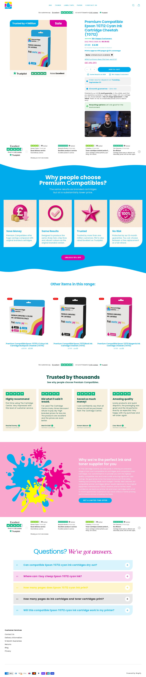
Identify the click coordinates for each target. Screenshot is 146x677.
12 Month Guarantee (13, 641)
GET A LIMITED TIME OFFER (95, 500)
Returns (8, 644)
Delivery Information (13, 637)
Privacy (8, 651)
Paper (79, 5)
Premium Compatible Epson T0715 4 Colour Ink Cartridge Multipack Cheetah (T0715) (27, 344)
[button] (133, 5)
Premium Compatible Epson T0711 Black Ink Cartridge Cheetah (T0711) (73, 344)
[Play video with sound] (107, 124)
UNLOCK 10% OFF (73, 257)
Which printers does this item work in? (101, 59)
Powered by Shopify (134, 673)
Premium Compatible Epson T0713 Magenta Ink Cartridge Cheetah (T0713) (119, 344)
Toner (58, 5)
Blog (6, 648)
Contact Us (91, 5)
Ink (50, 5)
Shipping (95, 47)
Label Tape (69, 5)
